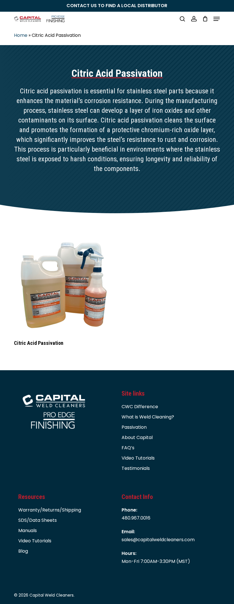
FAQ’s (128, 447)
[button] (216, 19)
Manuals (27, 530)
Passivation (134, 427)
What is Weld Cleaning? (148, 417)
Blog (23, 551)
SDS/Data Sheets (37, 520)
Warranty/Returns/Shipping (49, 510)
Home (20, 35)
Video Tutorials (138, 458)
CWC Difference (140, 406)
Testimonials (136, 468)
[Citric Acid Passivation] (63, 285)
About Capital (137, 437)
